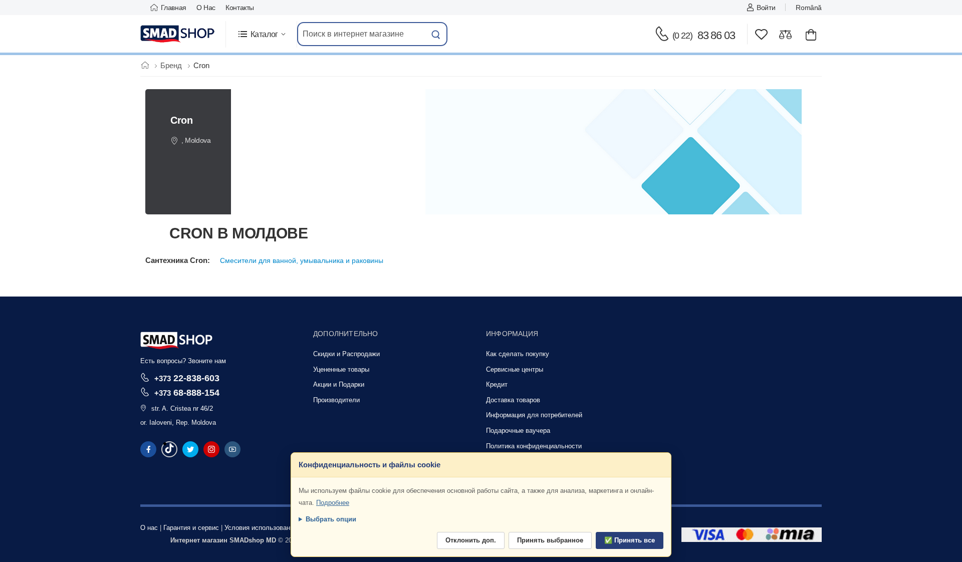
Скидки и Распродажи (346, 354)
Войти (766, 8)
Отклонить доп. (470, 540)
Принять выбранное (550, 540)
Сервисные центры (514, 369)
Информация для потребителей (534, 415)
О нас (205, 8)
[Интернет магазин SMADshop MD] (177, 34)
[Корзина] (811, 34)
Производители (336, 400)
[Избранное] (761, 34)
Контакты (239, 8)
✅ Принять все (629, 540)
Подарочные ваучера (518, 430)
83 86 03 (703, 35)
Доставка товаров (513, 400)
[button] (261, 34)
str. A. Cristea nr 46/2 (182, 408)
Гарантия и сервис (191, 527)
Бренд (172, 65)
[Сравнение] (785, 34)
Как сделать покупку (517, 354)
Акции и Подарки (338, 384)
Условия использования (260, 527)
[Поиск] (435, 34)
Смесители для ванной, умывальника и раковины (301, 260)
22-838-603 (186, 378)
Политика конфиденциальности (534, 446)
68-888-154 (186, 392)
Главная (173, 8)
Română (809, 8)
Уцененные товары (341, 369)
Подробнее (332, 502)
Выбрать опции (331, 519)
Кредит (497, 384)
